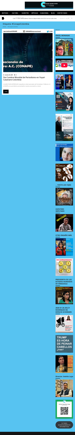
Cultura (15, 13)
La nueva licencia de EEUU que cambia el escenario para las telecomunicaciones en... (39, 18)
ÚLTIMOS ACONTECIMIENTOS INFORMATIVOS (64, 425)
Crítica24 (34, 13)
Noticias (5, 13)
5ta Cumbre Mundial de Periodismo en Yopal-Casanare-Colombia (24, 78)
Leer (5, 91)
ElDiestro (25, 13)
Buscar (58, 30)
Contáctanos (62, 13)
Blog (53, 13)
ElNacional (44, 13)
